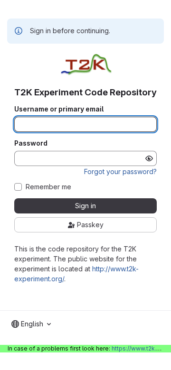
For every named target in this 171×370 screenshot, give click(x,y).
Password (31, 143)
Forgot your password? (120, 171)
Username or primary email (59, 109)
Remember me (48, 187)
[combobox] (31, 324)
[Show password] (149, 158)
